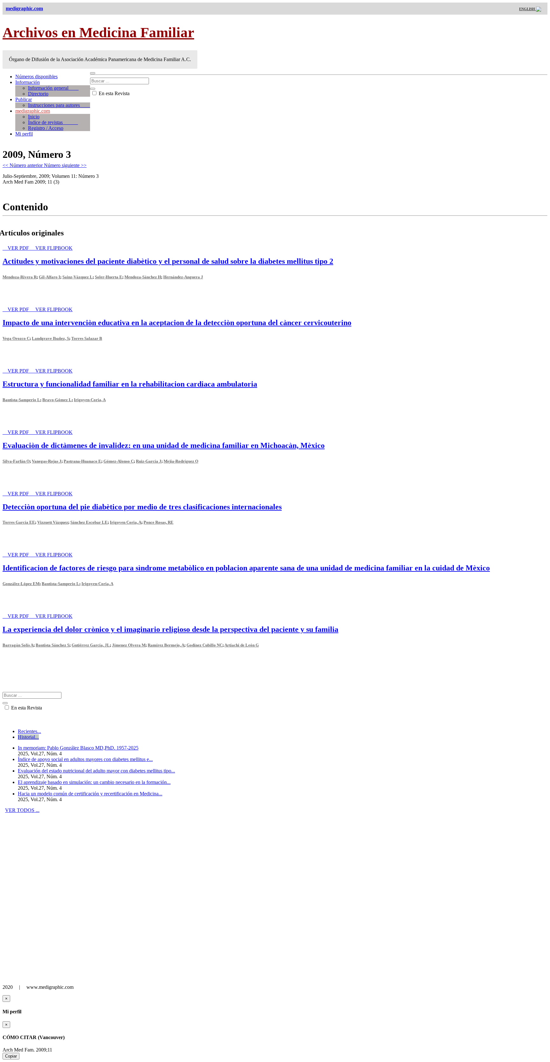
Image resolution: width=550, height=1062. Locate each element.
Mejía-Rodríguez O (181, 461)
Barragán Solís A (18, 645)
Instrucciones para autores (59, 105)
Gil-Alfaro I (49, 277)
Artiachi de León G (241, 645)
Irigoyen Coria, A (125, 522)
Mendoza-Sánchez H (142, 277)
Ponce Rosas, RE (158, 522)
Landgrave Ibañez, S (50, 338)
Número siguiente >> (65, 165)
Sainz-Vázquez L (77, 277)
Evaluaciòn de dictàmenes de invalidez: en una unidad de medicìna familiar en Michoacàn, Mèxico (164, 445)
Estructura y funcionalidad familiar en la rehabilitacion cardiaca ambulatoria (130, 384)
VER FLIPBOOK (54, 248)
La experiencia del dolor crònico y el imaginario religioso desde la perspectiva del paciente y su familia (170, 629)
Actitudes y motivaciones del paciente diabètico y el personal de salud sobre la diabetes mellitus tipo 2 (168, 261)
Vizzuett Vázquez (52, 522)
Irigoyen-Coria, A (90, 399)
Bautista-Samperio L (21, 399)
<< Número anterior (23, 165)
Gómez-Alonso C (118, 461)
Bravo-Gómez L (57, 399)
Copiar (11, 1056)
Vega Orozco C (16, 338)
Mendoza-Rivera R (20, 277)
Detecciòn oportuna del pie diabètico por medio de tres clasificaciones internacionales (142, 507)
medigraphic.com (32, 111)
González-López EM (21, 583)
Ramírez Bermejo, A (166, 645)
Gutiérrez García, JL (91, 645)
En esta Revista (113, 93)
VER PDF (19, 248)
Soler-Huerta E (108, 277)
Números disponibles (36, 76)
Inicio (33, 116)
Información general (53, 88)
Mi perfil (24, 133)
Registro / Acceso (45, 128)
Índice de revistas (53, 122)
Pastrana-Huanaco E (82, 461)
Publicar (23, 99)
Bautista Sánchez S (52, 645)
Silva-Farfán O (16, 461)
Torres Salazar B (86, 338)
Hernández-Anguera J (183, 277)
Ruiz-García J (148, 461)
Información (27, 82)
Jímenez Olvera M (128, 645)
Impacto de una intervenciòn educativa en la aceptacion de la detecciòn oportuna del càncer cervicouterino (177, 322)
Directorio (38, 93)
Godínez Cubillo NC (204, 645)
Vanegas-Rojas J (46, 461)
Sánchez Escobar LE (89, 522)
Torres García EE (19, 522)
